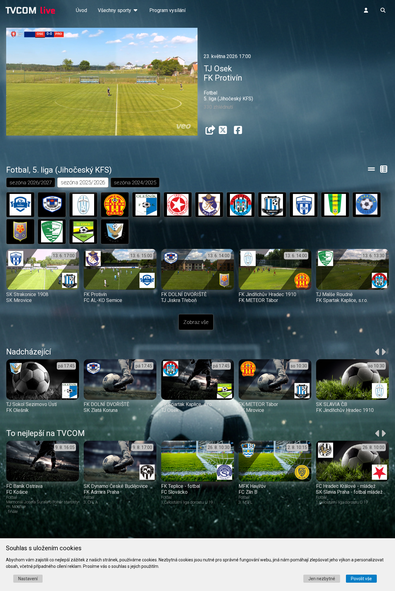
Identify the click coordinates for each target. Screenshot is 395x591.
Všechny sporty (115, 10)
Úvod (81, 10)
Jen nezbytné (321, 578)
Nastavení (28, 578)
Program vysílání (167, 10)
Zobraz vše (196, 322)
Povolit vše (361, 578)
